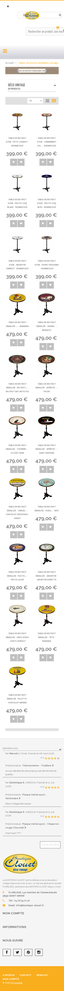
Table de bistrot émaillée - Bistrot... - (17, 387)
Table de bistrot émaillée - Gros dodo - (17, 637)
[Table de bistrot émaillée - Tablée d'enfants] (17, 489)
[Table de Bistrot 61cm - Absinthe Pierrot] (17, 243)
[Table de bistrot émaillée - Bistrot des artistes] (17, 366)
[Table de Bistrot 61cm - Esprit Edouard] (47, 243)
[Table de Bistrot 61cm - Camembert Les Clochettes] (47, 120)
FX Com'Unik (16, 983)
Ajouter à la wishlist (21, 162)
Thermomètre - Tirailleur (37, 765)
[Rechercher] (60, 15)
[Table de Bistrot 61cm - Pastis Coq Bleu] (47, 182)
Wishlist (42, 975)
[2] (49, 758)
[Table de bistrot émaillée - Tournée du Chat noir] (17, 427)
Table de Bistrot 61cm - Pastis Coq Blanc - (17, 203)
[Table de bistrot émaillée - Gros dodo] (17, 616)
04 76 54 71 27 (22, 900)
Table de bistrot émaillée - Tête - (47, 637)
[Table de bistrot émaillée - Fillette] (17, 677)
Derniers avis (10, 748)
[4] (55, 758)
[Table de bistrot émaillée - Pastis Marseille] (17, 554)
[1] (46, 758)
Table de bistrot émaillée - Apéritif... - (47, 387)
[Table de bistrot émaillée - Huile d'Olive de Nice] (47, 489)
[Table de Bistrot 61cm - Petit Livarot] (17, 120)
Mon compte (13, 913)
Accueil (9, 63)
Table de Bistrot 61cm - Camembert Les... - (46, 142)
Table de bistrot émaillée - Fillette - (17, 699)
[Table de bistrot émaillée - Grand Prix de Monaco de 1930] (47, 304)
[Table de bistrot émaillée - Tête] (47, 616)
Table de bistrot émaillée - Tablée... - (17, 512)
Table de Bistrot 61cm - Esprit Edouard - (47, 264)
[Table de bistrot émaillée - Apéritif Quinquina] (47, 427)
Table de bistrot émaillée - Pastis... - (17, 576)
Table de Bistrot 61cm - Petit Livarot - (17, 142)
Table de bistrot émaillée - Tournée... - (17, 449)
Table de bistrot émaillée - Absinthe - (47, 576)
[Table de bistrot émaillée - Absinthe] (47, 554)
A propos (9, 975)
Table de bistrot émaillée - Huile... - (47, 509)
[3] (52, 758)
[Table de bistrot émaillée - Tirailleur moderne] (17, 304)
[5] (58, 758)
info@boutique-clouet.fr (30, 905)
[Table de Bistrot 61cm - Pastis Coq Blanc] (17, 182)
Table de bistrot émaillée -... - (17, 324)
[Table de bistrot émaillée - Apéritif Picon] (47, 366)
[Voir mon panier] (58, 28)
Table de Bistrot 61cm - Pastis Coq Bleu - (46, 203)
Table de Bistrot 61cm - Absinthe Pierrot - (17, 264)
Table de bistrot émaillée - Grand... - (46, 326)
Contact (25, 975)
